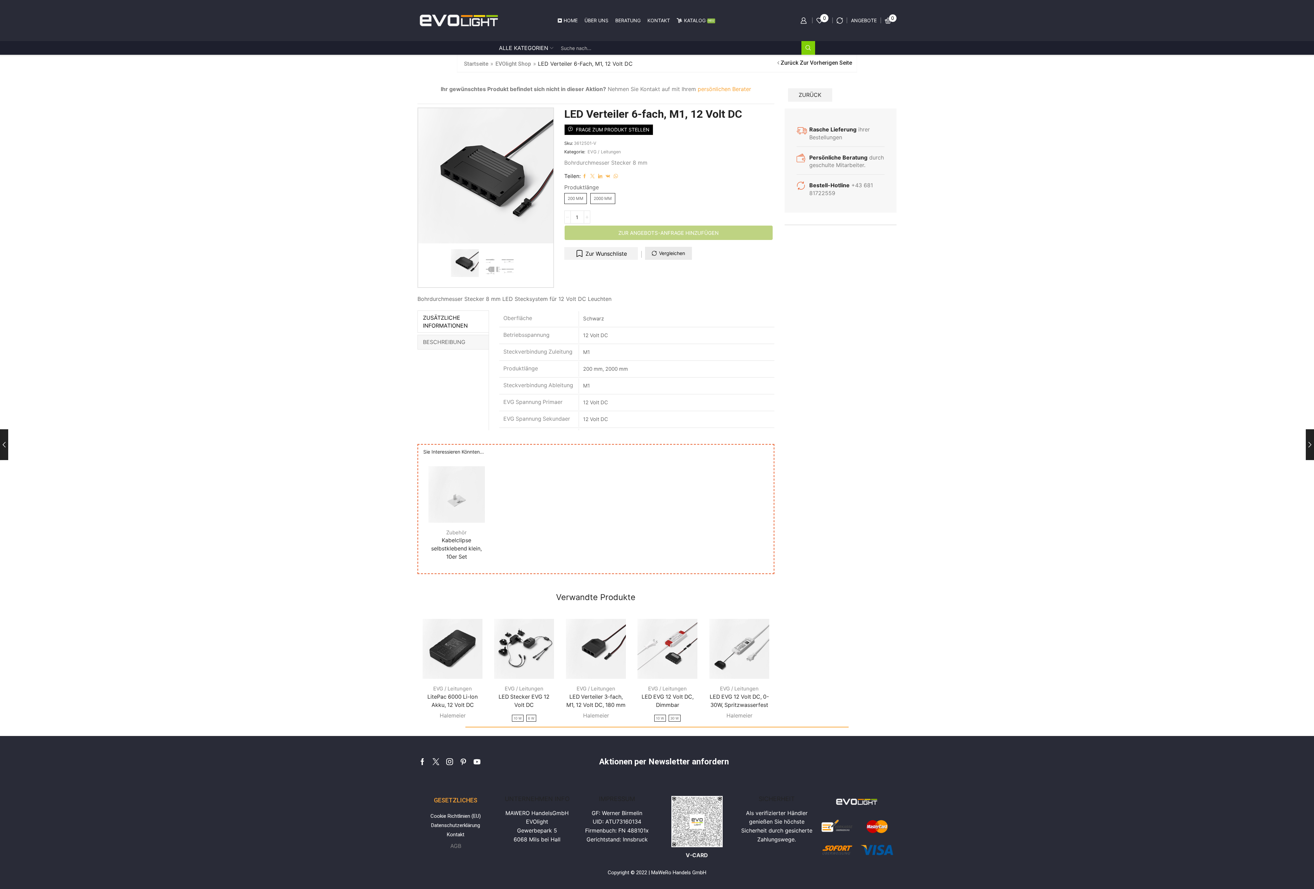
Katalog (699, 20)
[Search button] (808, 48)
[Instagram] (449, 761)
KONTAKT (658, 20)
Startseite (476, 64)
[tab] (453, 321)
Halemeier (453, 715)
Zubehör (456, 532)
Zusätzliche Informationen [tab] (445, 321)
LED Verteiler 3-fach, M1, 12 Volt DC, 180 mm (596, 701)
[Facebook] (422, 761)
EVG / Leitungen (604, 151)
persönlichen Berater (724, 89)
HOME (571, 20)
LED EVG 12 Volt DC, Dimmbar (668, 701)
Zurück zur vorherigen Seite (816, 63)
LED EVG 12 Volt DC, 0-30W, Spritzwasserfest (739, 701)
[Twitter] (436, 761)
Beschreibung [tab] (444, 342)
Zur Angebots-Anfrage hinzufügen (668, 233)
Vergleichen (672, 253)
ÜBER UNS (596, 20)
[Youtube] (477, 761)
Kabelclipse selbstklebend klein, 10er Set (456, 548)
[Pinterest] (463, 761)
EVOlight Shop (513, 64)
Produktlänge (581, 187)
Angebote (864, 20)
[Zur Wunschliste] (471, 508)
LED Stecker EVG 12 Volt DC (524, 701)
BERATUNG (628, 20)
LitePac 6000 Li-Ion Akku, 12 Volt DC (452, 701)
